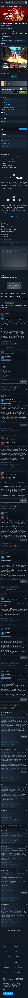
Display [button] (18, 296)
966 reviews (13, 474)
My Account (17, 972)
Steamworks (6, 954)
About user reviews (5, 277)
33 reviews (6, 315)
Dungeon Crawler (19, 40)
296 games (6, 353)
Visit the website (5, 143)
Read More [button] (23, 381)
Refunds (5, 975)
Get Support (17, 970)
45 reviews (6, 671)
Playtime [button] (12, 296)
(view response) (5, 826)
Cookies (4, 972)
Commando (7, 628)
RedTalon (6, 313)
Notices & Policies (7, 970)
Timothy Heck (7, 395)
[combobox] (15, 2)
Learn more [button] (23, 129)
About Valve (17, 949)
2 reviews (12, 514)
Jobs (16, 951)
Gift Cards (5, 959)
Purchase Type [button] (13, 293)
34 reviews (13, 439)
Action (10, 40)
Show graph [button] (22, 298)
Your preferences (13, 277)
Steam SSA (5, 951)
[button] (3, 6)
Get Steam (17, 965)
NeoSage (6, 670)
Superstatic (8, 25)
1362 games (6, 439)
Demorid (6, 512)
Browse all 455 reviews (14, 930)
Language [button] (22, 293)
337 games (6, 514)
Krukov (6, 438)
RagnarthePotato (8, 352)
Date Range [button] (4, 296)
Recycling (17, 956)
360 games (6, 595)
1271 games (6, 474)
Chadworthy (7, 472)
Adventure (4, 40)
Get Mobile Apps (8, 993)
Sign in (2, 71)
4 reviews (6, 396)
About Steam (6, 949)
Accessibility (6, 967)
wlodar (6, 552)
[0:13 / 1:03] (14, 55)
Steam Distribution (7, 956)
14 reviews (13, 595)
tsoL (5, 593)
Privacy (4, 965)
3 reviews (12, 353)
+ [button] (25, 40)
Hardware (17, 954)
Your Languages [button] (8, 303)
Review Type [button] (4, 293)
